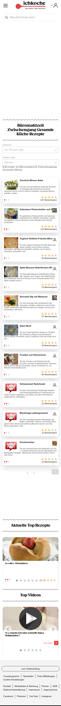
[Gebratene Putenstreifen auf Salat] (11, 213)
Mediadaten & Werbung (26, 686)
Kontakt (7, 686)
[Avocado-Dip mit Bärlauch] (11, 300)
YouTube (33, 696)
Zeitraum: (7, 144)
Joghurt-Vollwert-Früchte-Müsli (36, 238)
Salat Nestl (25, 326)
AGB (55, 686)
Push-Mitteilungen (46, 676)
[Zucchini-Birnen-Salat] (11, 184)
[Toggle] (54, 5)
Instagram (47, 696)
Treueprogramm (11, 676)
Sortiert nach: (9, 157)
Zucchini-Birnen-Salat (31, 180)
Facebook (8, 696)
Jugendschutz (50, 689)
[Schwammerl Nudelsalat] (11, 388)
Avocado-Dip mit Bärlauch (34, 296)
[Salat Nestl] (11, 330)
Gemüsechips (27, 442)
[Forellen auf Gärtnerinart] (11, 359)
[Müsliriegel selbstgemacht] (11, 417)
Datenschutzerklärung (14, 689)
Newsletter (28, 676)
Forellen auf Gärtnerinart (33, 355)
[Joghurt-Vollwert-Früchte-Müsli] (11, 242)
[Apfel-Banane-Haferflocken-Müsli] (11, 271)
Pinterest (21, 696)
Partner (45, 686)
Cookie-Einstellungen (13, 680)
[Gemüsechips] (11, 446)
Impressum (34, 689)
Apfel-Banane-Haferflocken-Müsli (37, 267)
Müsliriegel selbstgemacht (34, 413)
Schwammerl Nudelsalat (32, 384)
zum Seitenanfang (31, 668)
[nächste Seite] (55, 471)
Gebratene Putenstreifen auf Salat (38, 209)
